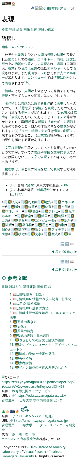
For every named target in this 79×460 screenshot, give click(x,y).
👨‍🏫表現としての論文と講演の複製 (39, 340)
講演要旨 (29, 286)
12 (11, 353)
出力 (11, 59)
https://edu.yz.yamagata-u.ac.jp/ (41, 395)
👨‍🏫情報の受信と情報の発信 (35, 353)
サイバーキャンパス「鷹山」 (33, 416)
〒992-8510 (10, 439)
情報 (60, 59)
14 (11, 363)
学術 (34, 130)
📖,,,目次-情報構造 (26, 303)
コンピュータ (37, 77)
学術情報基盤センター (49, 400)
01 (64, 269)
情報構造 (43, 190)
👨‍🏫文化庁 (20, 326)
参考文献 (17, 277)
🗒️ (6, 202)
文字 (8, 147)
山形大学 (26, 400)
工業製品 (43, 135)
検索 (5, 29)
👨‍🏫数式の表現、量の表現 (31, 335)
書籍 (5, 286)
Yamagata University (18, 456)
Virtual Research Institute (42, 451)
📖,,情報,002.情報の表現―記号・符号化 (42, 299)
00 (64, 251)
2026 (33, 447)
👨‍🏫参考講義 (23, 363)
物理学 (10, 169)
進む (70, 251)
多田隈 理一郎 (23, 434)
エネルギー (45, 59)
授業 (11, 68)
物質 (31, 59)
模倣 (63, 126)
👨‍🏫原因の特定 (23, 331)
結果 (60, 54)
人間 (40, 54)
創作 (47, 103)
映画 (31, 73)
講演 (60, 63)
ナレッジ (27, 47)
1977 (18, 194)
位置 (27, 63)
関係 (37, 169)
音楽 (24, 68)
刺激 (21, 54)
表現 (44, 63)
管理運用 (8, 400)
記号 (66, 77)
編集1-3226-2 (11, 47)
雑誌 (12, 286)
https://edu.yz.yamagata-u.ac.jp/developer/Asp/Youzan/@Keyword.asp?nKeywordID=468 (38, 384)
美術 (44, 130)
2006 (64, 185)
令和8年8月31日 (55, 8)
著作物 (10, 103)
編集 (19, 29)
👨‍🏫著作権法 (23, 358)
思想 (24, 103)
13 (11, 358)
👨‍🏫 (10, 202)
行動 (50, 54)
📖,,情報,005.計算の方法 (31, 308)
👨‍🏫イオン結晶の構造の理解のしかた (41, 367)
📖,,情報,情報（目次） (29, 294)
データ (26, 112)
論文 (69, 59)
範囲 (67, 130)
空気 (34, 68)
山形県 (24, 439)
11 (11, 344)
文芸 (25, 130)
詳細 (12, 29)
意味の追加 (46, 29)
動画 (34, 29)
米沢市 (34, 439)
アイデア (59, 117)
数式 (47, 169)
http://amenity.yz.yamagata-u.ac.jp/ (41, 420)
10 (11, 340)
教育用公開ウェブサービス (31, 391)
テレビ (42, 73)
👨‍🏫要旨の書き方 (25, 321)
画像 (26, 29)
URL (19, 286)
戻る (58, 251)
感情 (37, 103)
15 (11, 367)
